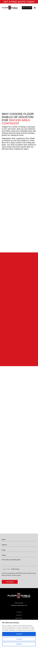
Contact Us (19, 615)
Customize (19, 639)
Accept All (19, 634)
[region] (19, 634)
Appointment (19, 618)
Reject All (19, 644)
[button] (34, 7)
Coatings (19, 612)
